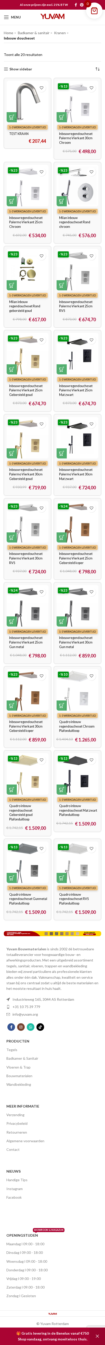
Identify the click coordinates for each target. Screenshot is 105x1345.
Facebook (14, 1197)
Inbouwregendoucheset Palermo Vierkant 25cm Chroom (26, 222)
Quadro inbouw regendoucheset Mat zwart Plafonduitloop (78, 810)
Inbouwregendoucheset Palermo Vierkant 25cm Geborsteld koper (76, 558)
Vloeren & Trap (18, 1067)
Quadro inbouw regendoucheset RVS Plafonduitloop (74, 899)
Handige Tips (17, 1180)
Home (8, 33)
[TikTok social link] (40, 1027)
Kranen (60, 33)
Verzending (15, 1115)
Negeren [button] (97, 1336)
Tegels (11, 1050)
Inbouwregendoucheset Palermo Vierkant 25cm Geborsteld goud (26, 390)
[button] (12, 117)
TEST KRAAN (19, 134)
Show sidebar (20, 69)
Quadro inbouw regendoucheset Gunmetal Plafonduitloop (28, 899)
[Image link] (52, 933)
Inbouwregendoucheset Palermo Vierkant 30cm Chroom (76, 138)
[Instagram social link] (21, 1027)
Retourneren (16, 1132)
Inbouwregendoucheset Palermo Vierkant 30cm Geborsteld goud (26, 474)
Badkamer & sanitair (33, 33)
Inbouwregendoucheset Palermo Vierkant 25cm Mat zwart (76, 390)
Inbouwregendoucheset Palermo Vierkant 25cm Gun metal (26, 642)
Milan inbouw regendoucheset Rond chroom (74, 222)
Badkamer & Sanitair (22, 1058)
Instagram (14, 1189)
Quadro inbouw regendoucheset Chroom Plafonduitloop (77, 726)
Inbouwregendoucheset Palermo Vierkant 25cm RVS (76, 306)
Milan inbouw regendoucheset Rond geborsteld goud (24, 306)
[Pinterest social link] (81, 5)
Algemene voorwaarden (25, 1141)
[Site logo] (52, 17)
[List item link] (52, 999)
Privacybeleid (17, 1123)
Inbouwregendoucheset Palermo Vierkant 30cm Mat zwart (76, 474)
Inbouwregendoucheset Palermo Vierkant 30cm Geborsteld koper (26, 726)
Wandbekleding (18, 1084)
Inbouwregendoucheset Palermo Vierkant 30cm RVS (26, 558)
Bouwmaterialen (19, 1076)
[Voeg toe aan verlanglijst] (41, 87)
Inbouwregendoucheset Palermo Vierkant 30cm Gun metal (76, 642)
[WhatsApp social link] (30, 1027)
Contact (13, 1149)
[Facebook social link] (75, 5)
